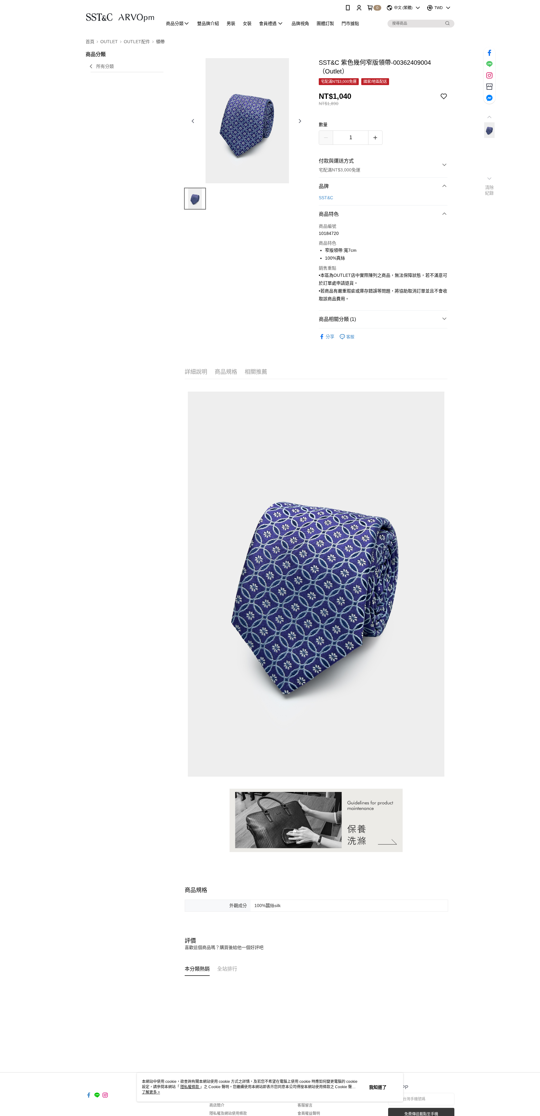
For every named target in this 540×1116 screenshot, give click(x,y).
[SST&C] (120, 16)
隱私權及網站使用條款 (228, 1113)
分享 (330, 336)
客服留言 (305, 1105)
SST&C (326, 197)
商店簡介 (216, 1105)
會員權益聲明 (309, 1113)
